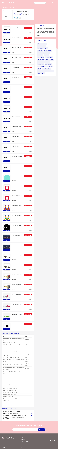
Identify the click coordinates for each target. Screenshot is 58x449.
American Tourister (41, 46)
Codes (5, 23)
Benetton (51, 70)
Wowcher (46, 55)
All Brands (6, 7)
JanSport (39, 52)
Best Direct (40, 61)
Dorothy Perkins (49, 57)
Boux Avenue (46, 61)
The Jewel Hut (40, 64)
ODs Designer (49, 66)
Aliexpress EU (46, 52)
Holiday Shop (51, 2)
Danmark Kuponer (24, 441)
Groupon (45, 70)
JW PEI (39, 68)
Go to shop (13, 180)
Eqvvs (43, 73)
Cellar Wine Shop (37, 440)
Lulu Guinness (48, 64)
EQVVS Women (41, 66)
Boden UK (40, 70)
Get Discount (28, 27)
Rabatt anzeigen (28, 185)
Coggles (44, 43)
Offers (13, 23)
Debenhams (40, 55)
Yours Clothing (41, 57)
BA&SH (39, 43)
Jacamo (44, 68)
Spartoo (51, 59)
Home (3, 7)
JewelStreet (40, 50)
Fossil (47, 59)
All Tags (22, 437)
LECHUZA (12, 7)
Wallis (39, 73)
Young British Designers (42, 48)
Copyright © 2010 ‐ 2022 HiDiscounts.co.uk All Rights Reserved (14, 447)
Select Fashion (41, 59)
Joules (49, 68)
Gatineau (35, 441)
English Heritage (47, 50)
